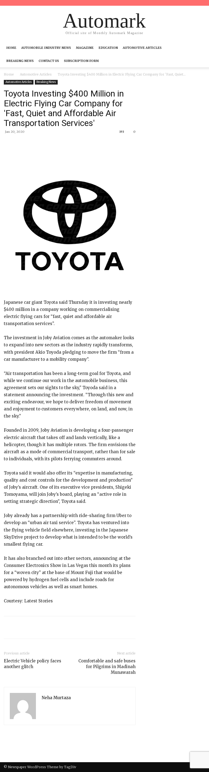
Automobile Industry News (46, 48)
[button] (198, 47)
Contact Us (49, 61)
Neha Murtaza (56, 697)
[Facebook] (42, 144)
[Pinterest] (67, 144)
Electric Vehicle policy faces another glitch (32, 663)
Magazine (85, 48)
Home (11, 48)
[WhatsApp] (80, 144)
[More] (93, 144)
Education (108, 48)
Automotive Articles (142, 48)
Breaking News (20, 61)
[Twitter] (55, 144)
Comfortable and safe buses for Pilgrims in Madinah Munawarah (107, 666)
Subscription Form (81, 61)
